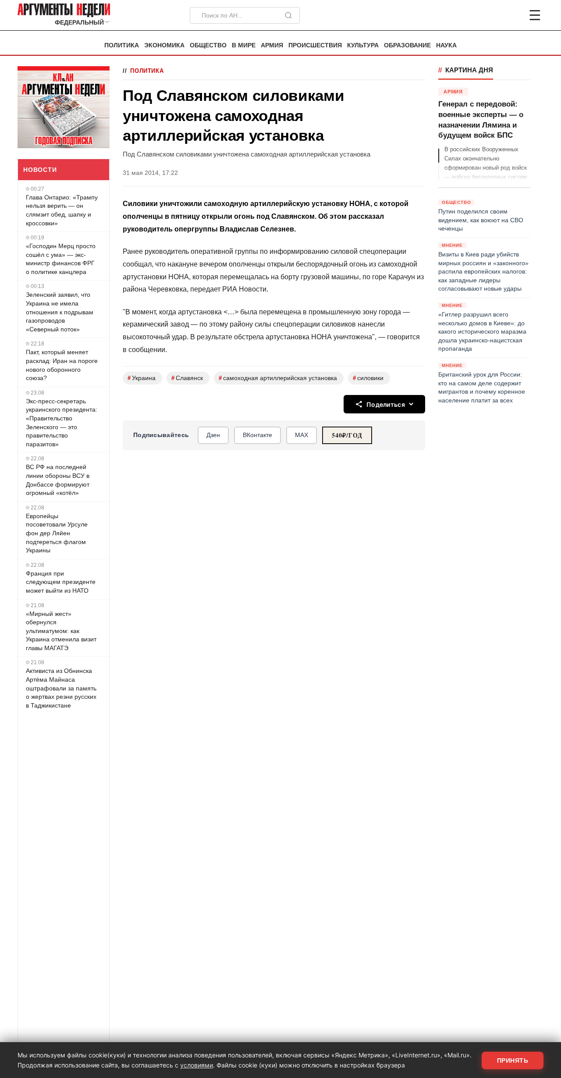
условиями (196, 1065)
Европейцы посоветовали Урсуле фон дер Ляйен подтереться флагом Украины (57, 533)
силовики (368, 378)
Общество (208, 45)
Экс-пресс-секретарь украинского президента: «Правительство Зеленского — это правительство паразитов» (61, 423)
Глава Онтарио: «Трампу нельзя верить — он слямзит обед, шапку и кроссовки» (62, 210)
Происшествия (315, 45)
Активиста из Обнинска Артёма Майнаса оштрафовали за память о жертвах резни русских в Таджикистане (61, 687)
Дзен (213, 434)
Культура (363, 45)
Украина (142, 378)
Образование (407, 45)
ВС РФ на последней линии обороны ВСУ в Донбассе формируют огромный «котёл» (57, 479)
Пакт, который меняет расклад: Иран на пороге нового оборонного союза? (62, 365)
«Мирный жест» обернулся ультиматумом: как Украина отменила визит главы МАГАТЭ (61, 630)
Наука (446, 45)
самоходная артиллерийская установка (278, 378)
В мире (244, 45)
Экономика (164, 45)
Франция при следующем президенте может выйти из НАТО (61, 582)
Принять (513, 1060)
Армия (272, 45)
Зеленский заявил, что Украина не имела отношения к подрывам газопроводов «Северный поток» (59, 311)
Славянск (187, 378)
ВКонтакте (257, 434)
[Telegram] (489, 15)
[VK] (511, 15)
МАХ (301, 434)
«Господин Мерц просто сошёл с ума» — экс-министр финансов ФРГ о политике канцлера (61, 258)
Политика (121, 45)
